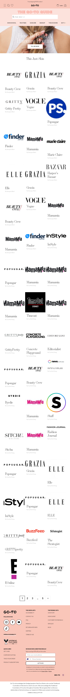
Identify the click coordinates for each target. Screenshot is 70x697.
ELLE (51, 515)
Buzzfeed (32, 540)
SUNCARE (33, 23)
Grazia (30, 88)
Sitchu (9, 449)
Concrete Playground (33, 350)
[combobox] (28, 659)
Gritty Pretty (13, 108)
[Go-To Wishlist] (12, 5)
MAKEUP (42, 23)
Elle (7, 188)
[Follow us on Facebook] (12, 622)
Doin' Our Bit (52, 616)
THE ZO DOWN (53, 23)
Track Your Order (9, 658)
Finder (9, 146)
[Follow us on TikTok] (6, 628)
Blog (49, 627)
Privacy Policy (44, 671)
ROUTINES (23, 23)
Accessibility (30, 612)
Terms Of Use (30, 634)
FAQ (27, 620)
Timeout (32, 315)
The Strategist (54, 542)
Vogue (30, 107)
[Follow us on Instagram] (6, 622)
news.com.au (55, 368)
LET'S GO (41, 663)
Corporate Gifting (10, 655)
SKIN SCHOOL (11, 23)
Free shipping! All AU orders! (35, 1)
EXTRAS (63, 23)
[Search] (8, 5)
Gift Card (7, 651)
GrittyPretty (12, 349)
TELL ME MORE (35, 46)
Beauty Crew (13, 89)
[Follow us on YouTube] (18, 622)
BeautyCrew (55, 582)
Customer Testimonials (55, 620)
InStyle (52, 244)
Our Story (51, 612)
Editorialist (54, 349)
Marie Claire (55, 154)
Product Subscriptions (11, 662)
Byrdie (9, 402)
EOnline (10, 583)
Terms (50, 671)
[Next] (47, 598)
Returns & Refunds (31, 627)
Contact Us (29, 616)
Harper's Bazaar (53, 175)
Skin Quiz (51, 623)
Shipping (28, 631)
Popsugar (53, 122)
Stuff (51, 416)
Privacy (28, 623)
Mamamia (32, 149)
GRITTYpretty (14, 549)
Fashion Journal (52, 433)
